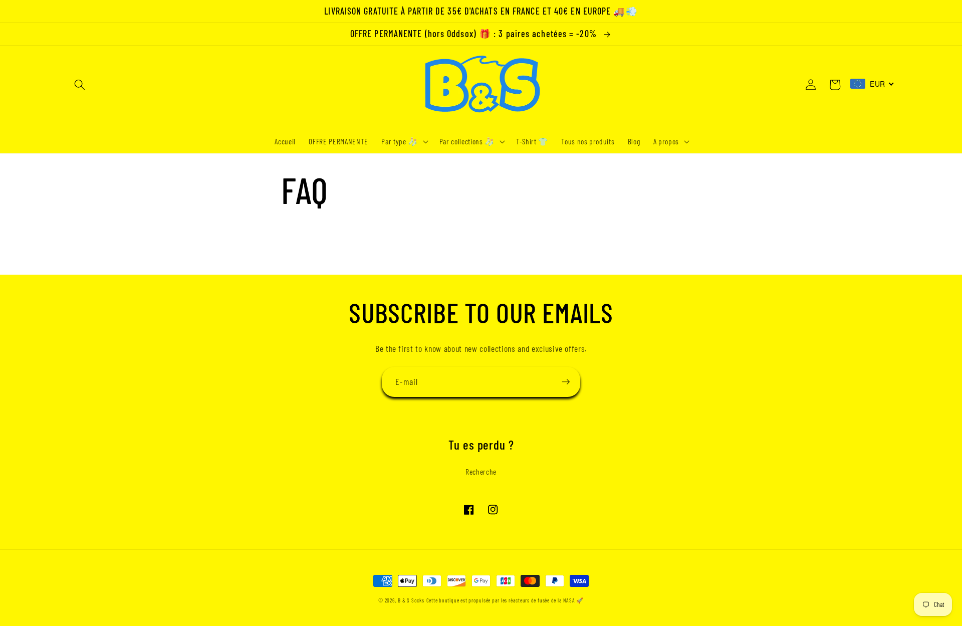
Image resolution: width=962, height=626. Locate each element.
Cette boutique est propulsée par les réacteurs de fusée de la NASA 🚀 (505, 600)
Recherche (481, 471)
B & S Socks (411, 600)
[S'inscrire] (566, 382)
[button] (80, 85)
